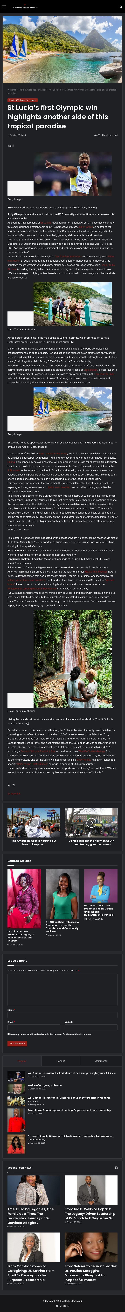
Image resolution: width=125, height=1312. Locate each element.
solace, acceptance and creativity (26, 580)
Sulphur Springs (105, 374)
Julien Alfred (85, 226)
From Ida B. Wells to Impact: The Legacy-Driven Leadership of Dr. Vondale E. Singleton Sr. (90, 1213)
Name (11, 1010)
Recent (61, 1060)
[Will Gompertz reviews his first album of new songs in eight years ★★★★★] (16, 1076)
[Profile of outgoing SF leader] (16, 1089)
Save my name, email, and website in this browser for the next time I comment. (51, 1034)
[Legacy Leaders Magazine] (25, 6)
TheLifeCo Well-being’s (91, 751)
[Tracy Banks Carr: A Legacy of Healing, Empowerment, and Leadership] (16, 1120)
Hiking (11, 461)
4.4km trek (13, 470)
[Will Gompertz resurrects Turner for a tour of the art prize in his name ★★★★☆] (16, 1101)
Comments (101, 1060)
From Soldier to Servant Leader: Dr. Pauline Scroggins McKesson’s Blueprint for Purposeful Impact (91, 1273)
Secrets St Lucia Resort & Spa (38, 751)
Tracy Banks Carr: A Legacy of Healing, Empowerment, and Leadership (69, 1110)
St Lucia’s (46, 222)
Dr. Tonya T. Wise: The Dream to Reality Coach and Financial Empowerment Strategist (99, 910)
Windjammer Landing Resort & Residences (32, 588)
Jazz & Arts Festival (95, 571)
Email (11, 1022)
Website (69, 1022)
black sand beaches (59, 487)
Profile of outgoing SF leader (45, 1085)
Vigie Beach (90, 369)
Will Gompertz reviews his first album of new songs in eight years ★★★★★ (72, 1073)
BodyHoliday (84, 759)
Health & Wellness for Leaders (33, 89)
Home (12, 89)
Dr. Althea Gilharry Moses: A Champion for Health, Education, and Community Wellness (62, 926)
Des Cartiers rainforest (68, 256)
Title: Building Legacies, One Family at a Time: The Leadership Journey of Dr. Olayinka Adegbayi (30, 1216)
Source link (14, 793)
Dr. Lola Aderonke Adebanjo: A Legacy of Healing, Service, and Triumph (20, 936)
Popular (22, 1060)
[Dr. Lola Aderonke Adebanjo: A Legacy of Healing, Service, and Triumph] (24, 898)
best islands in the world (53, 453)
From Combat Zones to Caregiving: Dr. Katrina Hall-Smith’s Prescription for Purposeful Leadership (30, 1273)
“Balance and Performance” (32, 763)
